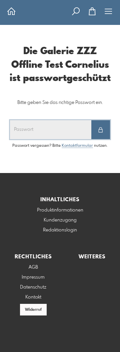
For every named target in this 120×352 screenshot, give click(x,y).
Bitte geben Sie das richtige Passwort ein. (60, 102)
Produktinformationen (60, 210)
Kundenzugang (60, 220)
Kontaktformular (77, 146)
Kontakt (33, 297)
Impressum (33, 277)
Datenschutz (33, 287)
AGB (33, 267)
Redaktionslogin (60, 230)
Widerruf (33, 310)
